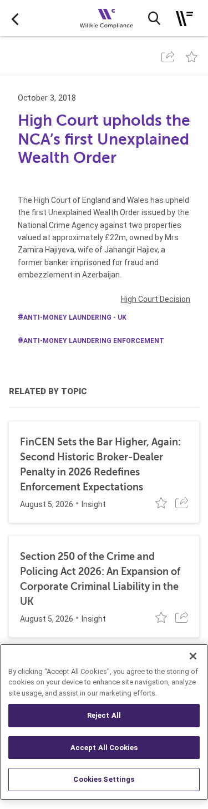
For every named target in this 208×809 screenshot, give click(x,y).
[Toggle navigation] (184, 18)
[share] (168, 56)
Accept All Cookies (104, 747)
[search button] (154, 18)
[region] (104, 722)
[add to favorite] (191, 56)
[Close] (193, 656)
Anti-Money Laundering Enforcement (93, 341)
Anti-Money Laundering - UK (74, 317)
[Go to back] (15, 18)
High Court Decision (155, 299)
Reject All (104, 715)
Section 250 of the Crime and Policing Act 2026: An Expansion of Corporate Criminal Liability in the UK (100, 579)
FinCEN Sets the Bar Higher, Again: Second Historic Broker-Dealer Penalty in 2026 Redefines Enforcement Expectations (100, 464)
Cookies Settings (103, 779)
